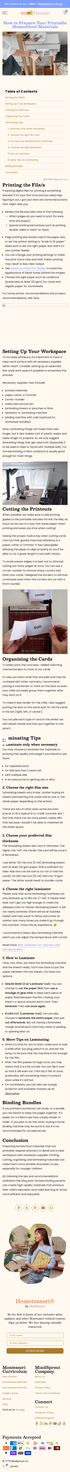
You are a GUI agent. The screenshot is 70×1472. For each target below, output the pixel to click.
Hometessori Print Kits (14, 1387)
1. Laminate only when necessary (26, 128)
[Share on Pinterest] (35, 1208)
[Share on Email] (43, 1208)
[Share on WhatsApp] (51, 1208)
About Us (40, 1376)
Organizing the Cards (17, 116)
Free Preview (9, 1376)
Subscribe (40, 1382)
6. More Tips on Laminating (23, 160)
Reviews (6, 1398)
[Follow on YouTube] (55, 1425)
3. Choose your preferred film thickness (30, 141)
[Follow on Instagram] (41, 1425)
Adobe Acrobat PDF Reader (28, 268)
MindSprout (37, 1306)
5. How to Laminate (18, 153)
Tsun (65, 179)
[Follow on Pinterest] (50, 1425)
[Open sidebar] (4, 740)
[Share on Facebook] (18, 1208)
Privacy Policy (42, 1387)
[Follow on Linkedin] (46, 1425)
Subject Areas (10, 1393)
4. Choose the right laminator (25, 147)
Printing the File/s (15, 97)
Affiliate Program (44, 1418)
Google (20, 1409)
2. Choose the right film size (23, 135)
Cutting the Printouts (17, 110)
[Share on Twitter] (27, 1208)
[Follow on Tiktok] (59, 1425)
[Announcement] (35, 4)
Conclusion (11, 172)
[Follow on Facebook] (37, 1425)
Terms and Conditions (47, 1393)
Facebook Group (44, 1412)
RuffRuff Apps (52, 179)
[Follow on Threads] (64, 1425)
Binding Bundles (14, 166)
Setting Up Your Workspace (20, 103)
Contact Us (41, 1407)
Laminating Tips (14, 122)
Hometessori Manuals (14, 1382)
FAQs (5, 1404)
